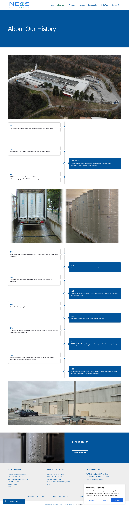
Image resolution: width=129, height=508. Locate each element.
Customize (92, 500)
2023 (72, 342)
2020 (11, 304)
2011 (11, 174)
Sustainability (92, 5)
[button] (65, 5)
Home (52, 5)
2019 (72, 291)
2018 (11, 277)
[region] (104, 494)
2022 (11, 328)
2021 (72, 316)
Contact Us (116, 5)
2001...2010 (75, 161)
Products (72, 5)
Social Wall (104, 5)
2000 (11, 149)
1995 (11, 126)
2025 (72, 369)
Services (81, 5)
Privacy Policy (80, 504)
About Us (60, 5)
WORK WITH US (15, 501)
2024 (11, 355)
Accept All (117, 500)
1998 (72, 137)
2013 (11, 252)
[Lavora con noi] (5, 501)
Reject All (104, 500)
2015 (72, 265)
